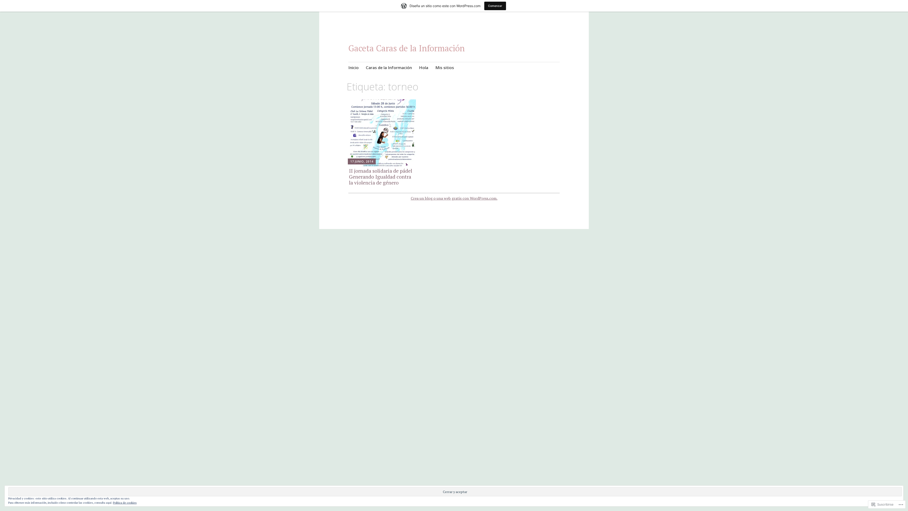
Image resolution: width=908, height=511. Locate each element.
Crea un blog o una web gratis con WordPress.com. (454, 198)
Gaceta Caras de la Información (406, 48)
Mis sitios (444, 67)
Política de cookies (125, 502)
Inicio (353, 67)
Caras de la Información (389, 67)
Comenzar (495, 6)
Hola (423, 67)
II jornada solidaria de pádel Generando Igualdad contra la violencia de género (380, 176)
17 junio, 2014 (361, 161)
